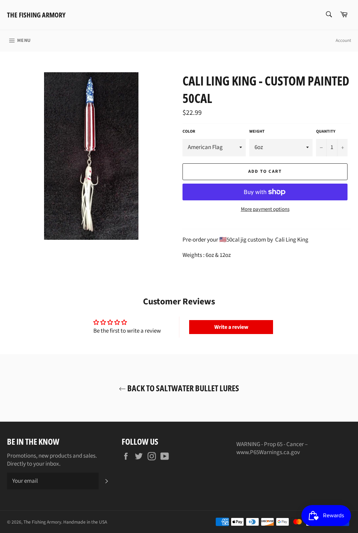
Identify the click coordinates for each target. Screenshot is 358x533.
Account (343, 40)
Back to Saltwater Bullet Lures (182, 388)
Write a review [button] (231, 327)
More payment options (265, 209)
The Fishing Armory (36, 15)
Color (188, 131)
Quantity (325, 131)
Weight (257, 131)
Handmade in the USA (85, 522)
